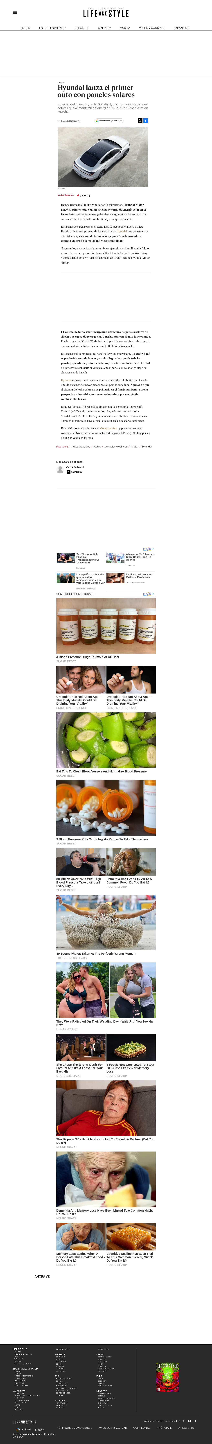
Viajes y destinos (106, 1398)
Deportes (81, 27)
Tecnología (20, 1402)
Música (125, 27)
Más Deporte (20, 1381)
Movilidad (61, 1386)
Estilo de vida (105, 1386)
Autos (61, 82)
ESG (16, 1407)
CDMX (58, 1364)
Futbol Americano (23, 1376)
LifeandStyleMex (184, 1421)
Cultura (102, 1371)
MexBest (101, 1391)
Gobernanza (62, 1383)
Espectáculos (105, 1357)
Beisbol (18, 1373)
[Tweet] (140, 120)
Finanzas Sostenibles (67, 1388)
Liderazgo (61, 1405)
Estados (60, 1366)
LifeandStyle (63, 1349)
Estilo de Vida (105, 1405)
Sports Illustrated (25, 1369)
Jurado (101, 1408)
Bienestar (103, 1403)
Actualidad (62, 1403)
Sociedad (60, 1371)
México (59, 1359)
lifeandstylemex (192, 1421)
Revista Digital (21, 1385)
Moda (100, 1364)
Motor (134, 446)
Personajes (103, 1401)
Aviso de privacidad (113, 1428)
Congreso (61, 1361)
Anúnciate (164, 1428)
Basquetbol (20, 1378)
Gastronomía (104, 1393)
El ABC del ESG (63, 1393)
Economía (19, 1398)
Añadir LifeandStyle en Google (110, 121)
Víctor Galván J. (75, 467)
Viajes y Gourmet (152, 27)
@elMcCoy (85, 195)
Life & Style (20, 1349)
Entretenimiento (52, 27)
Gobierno (60, 1357)
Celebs (101, 1383)
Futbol (18, 1371)
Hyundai (122, 231)
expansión (181, 27)
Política (60, 1354)
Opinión (60, 1369)
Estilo (25, 27)
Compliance (142, 1428)
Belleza (102, 1366)
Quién (100, 1354)
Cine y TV (104, 27)
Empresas (19, 1393)
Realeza (102, 1359)
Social (59, 1381)
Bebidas (102, 1396)
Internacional (21, 1400)
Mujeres (18, 1410)
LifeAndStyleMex (198, 1421)
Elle (99, 1376)
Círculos (102, 1361)
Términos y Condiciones (74, 1428)
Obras (17, 1405)
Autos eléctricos (81, 446)
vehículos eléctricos (116, 446)
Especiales (103, 1349)
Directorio (186, 1428)
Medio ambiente (64, 1379)
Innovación (62, 1391)
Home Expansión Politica (27, 1395)
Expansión (19, 1390)
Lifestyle (19, 1383)
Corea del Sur (108, 428)
